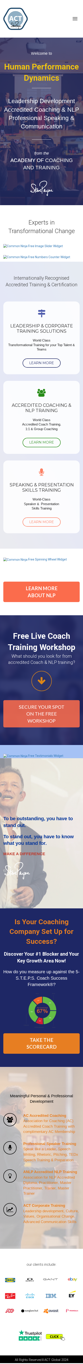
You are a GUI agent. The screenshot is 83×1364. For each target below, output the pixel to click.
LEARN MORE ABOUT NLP (42, 591)
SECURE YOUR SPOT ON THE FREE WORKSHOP (41, 714)
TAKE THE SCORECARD (42, 1043)
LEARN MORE (41, 363)
